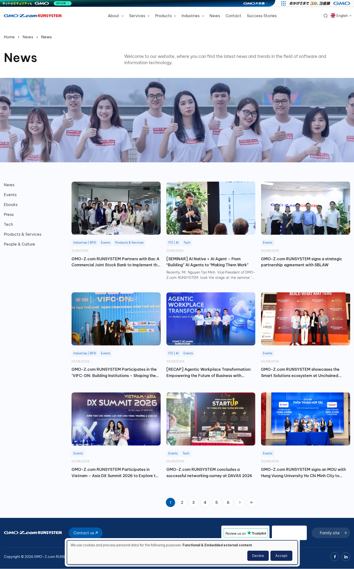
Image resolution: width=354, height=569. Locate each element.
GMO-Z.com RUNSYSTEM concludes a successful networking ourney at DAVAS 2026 (209, 472)
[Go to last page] (251, 502)
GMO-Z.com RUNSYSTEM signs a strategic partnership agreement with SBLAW (301, 261)
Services (137, 15)
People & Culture (19, 244)
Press (9, 214)
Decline (258, 556)
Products (164, 15)
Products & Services (22, 234)
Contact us (84, 532)
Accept (281, 556)
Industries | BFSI (84, 242)
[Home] (33, 15)
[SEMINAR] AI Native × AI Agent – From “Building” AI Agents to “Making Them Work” (207, 261)
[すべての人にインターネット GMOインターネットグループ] (320, 3)
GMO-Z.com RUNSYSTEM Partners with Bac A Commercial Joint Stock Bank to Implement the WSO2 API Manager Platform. (116, 262)
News (215, 15)
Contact (233, 15)
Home (9, 36)
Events (10, 194)
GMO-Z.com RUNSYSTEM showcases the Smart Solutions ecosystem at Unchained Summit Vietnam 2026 (300, 373)
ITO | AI (173, 242)
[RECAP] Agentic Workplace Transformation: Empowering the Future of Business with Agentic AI (208, 373)
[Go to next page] (240, 502)
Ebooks (11, 204)
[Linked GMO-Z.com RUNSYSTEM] (345, 556)
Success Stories (262, 15)
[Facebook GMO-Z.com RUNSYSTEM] (334, 556)
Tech (8, 224)
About (114, 15)
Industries (191, 15)
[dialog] (182, 552)
